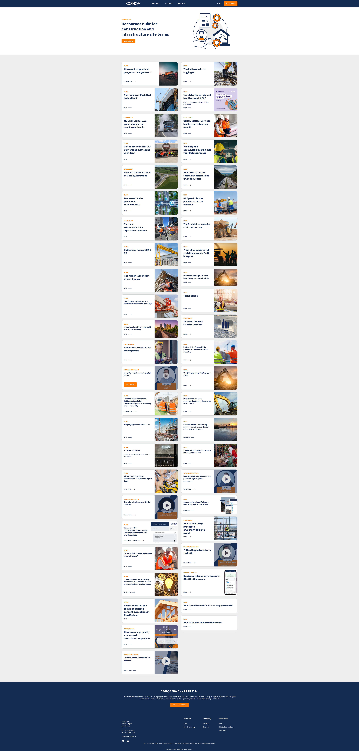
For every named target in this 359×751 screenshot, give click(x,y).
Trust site (206, 727)
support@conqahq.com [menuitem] (129, 736)
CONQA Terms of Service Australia (182, 743)
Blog (220, 723)
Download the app (189, 727)
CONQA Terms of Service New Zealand (204, 743)
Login (185, 723)
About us (205, 723)
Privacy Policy (168, 743)
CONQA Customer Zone (226, 727)
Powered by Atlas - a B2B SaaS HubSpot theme (179, 749)
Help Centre (222, 730)
